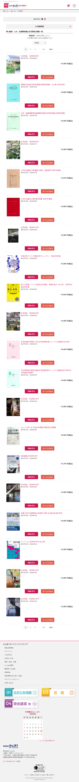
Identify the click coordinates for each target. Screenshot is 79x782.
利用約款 (7, 672)
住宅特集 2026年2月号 (30, 570)
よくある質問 (9, 665)
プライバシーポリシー (12, 679)
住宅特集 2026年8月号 (30, 142)
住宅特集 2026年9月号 (30, 56)
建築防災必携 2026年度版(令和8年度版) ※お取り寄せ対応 (43, 84)
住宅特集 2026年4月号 (30, 484)
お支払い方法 (9, 658)
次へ (44, 49)
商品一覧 (13, 11)
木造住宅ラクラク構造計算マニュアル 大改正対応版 (40, 256)
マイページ (8, 651)
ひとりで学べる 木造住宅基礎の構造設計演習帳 (38, 427)
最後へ (51, 49)
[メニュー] (74, 6)
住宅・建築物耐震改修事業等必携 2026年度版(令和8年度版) (43, 113)
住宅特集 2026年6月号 (30, 313)
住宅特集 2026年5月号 (30, 399)
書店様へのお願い (10, 669)
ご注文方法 (8, 655)
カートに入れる (48, 77)
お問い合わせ (9, 683)
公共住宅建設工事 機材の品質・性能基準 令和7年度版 (41, 170)
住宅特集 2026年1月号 (30, 599)
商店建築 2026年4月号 (29, 456)
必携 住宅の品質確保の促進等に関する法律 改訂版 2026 (41, 513)
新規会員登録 (9, 648)
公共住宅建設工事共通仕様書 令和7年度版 (36, 199)
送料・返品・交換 (10, 662)
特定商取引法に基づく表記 (13, 676)
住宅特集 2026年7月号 (30, 227)
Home (6, 11)
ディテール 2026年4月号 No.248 (33, 542)
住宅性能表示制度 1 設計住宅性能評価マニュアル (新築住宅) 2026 (45, 342)
